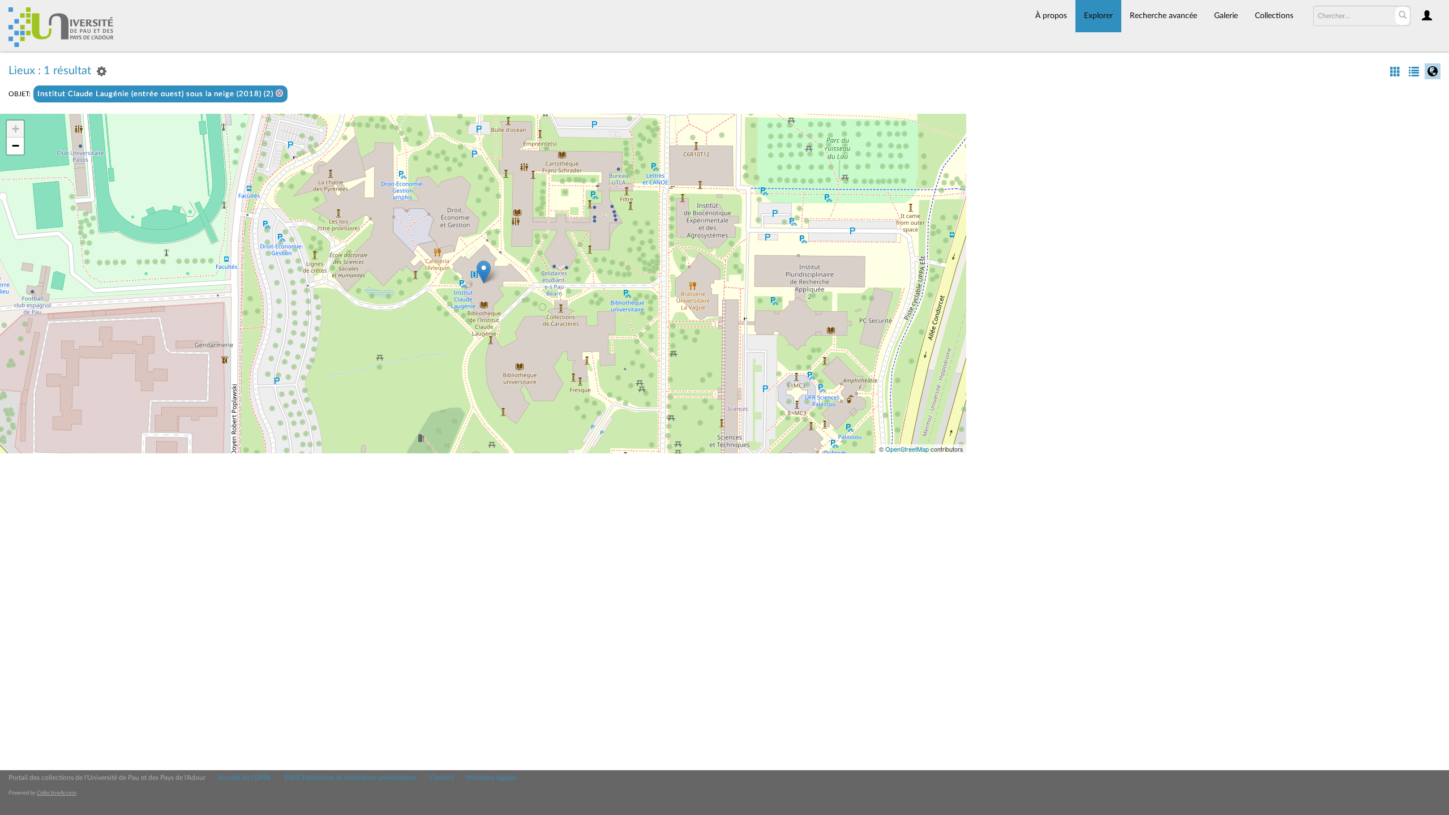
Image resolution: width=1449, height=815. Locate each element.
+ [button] (15, 129)
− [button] (15, 146)
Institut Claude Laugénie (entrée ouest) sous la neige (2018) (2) (156, 94)
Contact (441, 777)
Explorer (1098, 16)
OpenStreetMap (907, 448)
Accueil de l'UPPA (244, 777)
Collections (1274, 16)
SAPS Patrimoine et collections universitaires (350, 777)
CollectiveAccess (56, 793)
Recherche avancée (1163, 16)
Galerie (1226, 16)
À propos (1051, 16)
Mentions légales (491, 777)
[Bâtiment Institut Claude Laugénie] (484, 272)
